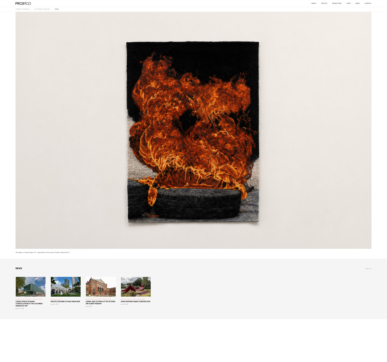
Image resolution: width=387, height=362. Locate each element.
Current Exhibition (23, 9)
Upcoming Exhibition (42, 9)
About (313, 3)
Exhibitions (337, 3)
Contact (368, 3)
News (358, 3)
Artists (324, 3)
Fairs (349, 3)
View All (368, 268)
